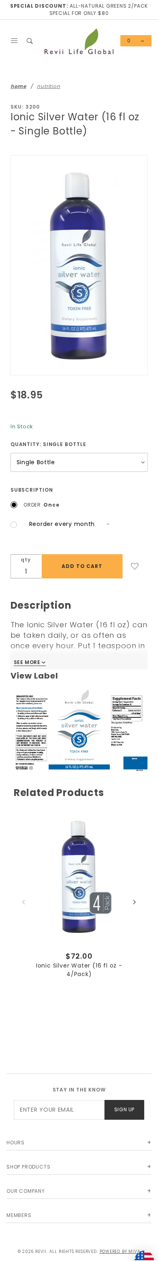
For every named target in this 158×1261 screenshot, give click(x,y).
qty (25, 559)
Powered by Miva (120, 1251)
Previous (23, 902)
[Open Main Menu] (14, 41)
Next (134, 902)
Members (19, 1215)
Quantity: (48, 444)
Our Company (25, 1191)
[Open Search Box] (30, 41)
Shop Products (28, 1166)
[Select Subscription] (61, 525)
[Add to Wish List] (134, 566)
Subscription (32, 489)
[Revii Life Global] (79, 40)
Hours (15, 1142)
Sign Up (124, 1109)
